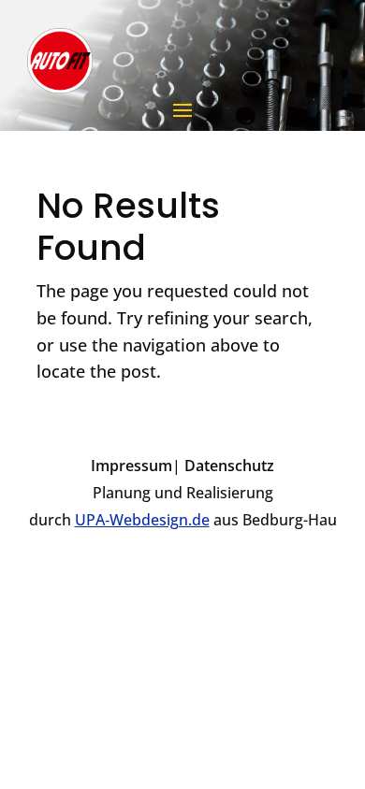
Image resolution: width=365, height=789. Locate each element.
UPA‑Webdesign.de (142, 519)
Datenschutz (229, 465)
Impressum (131, 465)
